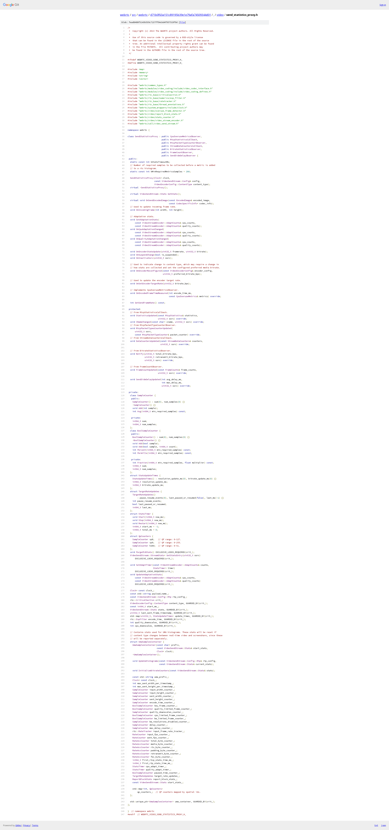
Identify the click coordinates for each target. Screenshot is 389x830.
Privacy (26, 825)
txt (376, 825)
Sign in (383, 4)
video (220, 15)
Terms (35, 825)
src (134, 15)
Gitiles (18, 825)
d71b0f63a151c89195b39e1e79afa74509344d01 (180, 15)
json (383, 825)
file (182, 22)
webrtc (124, 15)
